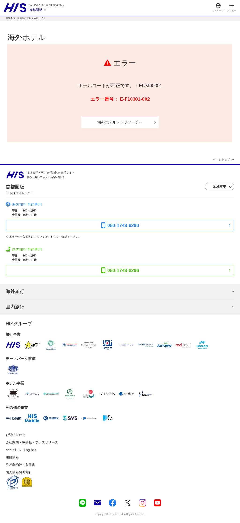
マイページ (218, 10)
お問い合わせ (15, 435)
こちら (52, 237)
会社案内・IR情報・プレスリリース (32, 442)
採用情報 (12, 457)
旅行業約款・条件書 (20, 465)
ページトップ (221, 159)
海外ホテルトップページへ (120, 122)
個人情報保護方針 (19, 472)
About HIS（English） (22, 450)
